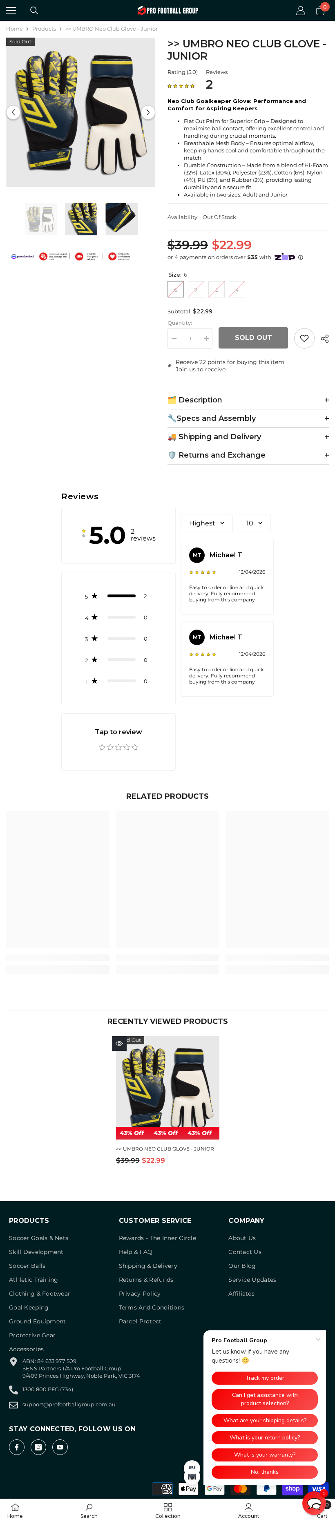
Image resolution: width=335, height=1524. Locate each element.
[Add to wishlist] (304, 338)
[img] (181, 86)
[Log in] (300, 10)
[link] (57, 957)
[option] (80, 112)
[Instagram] (38, 1447)
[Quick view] (119, 1043)
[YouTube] (60, 1447)
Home (14, 28)
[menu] (11, 11)
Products (44, 28)
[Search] (34, 11)
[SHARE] (322, 339)
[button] (13, 112)
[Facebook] (17, 1447)
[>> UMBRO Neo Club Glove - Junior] (167, 1088)
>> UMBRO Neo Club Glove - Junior (165, 1149)
